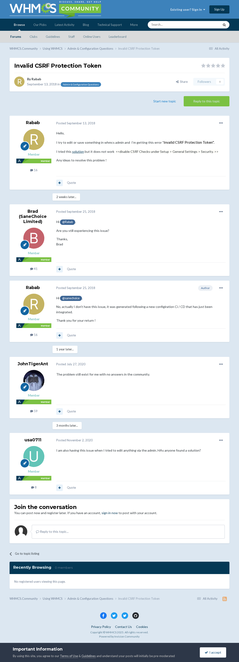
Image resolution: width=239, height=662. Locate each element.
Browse (19, 25)
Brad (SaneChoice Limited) (33, 216)
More (134, 25)
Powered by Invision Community (119, 636)
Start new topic (164, 101)
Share (183, 82)
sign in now (110, 513)
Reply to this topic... (54, 531)
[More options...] (221, 123)
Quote (71, 183)
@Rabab (67, 222)
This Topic (206, 24)
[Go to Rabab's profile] (19, 82)
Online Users (91, 36)
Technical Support (109, 25)
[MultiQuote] (59, 183)
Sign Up (219, 9)
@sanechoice (71, 298)
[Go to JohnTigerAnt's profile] (33, 380)
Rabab (36, 79)
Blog (86, 25)
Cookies (142, 627)
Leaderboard (118, 36)
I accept (214, 652)
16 (35, 170)
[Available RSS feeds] (224, 599)
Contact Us (123, 627)
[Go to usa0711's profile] (33, 456)
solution (78, 151)
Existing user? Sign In (186, 9)
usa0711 (33, 439)
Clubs (33, 36)
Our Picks (39, 25)
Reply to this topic (206, 101)
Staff (71, 36)
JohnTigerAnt (33, 363)
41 (35, 269)
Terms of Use (69, 656)
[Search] (224, 24)
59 (35, 411)
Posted (75, 123)
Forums (15, 36)
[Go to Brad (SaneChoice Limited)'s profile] (33, 238)
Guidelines (53, 36)
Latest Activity (64, 25)
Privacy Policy (101, 627)
